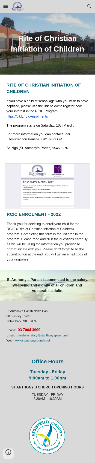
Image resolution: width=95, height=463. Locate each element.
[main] (47, 43)
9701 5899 (48, 139)
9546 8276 (60, 148)
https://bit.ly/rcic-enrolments (27, 116)
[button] (5, 6)
